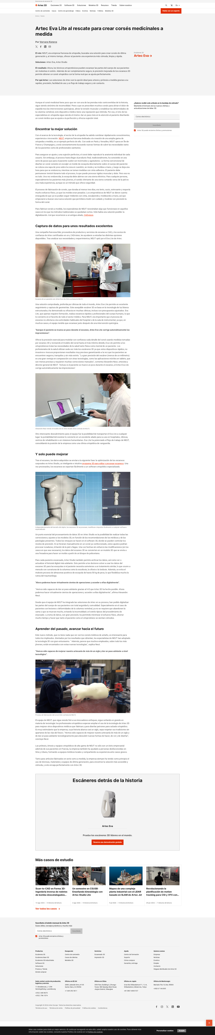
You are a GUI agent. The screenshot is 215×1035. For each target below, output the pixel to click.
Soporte (127, 957)
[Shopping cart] (171, 5)
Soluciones (39, 966)
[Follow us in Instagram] (162, 1007)
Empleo (156, 963)
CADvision (88, 215)
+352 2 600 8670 (41, 993)
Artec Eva (141, 56)
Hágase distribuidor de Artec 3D (165, 969)
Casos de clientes (71, 957)
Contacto (157, 966)
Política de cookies (89, 1008)
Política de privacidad (72, 1008)
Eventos (85, 11)
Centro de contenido (42, 11)
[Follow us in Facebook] (156, 1007)
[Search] (166, 5)
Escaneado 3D (100, 954)
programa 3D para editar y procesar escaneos (103, 463)
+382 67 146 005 (160, 988)
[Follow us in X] (167, 1007)
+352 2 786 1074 (41, 995)
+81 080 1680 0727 (131, 991)
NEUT (61, 138)
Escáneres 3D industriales (44, 960)
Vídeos (77, 11)
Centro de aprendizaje (66, 11)
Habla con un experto (171, 11)
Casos (54, 11)
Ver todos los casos (46, 908)
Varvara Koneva (48, 42)
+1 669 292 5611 (71, 991)
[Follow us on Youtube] (178, 1007)
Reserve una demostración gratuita (107, 842)
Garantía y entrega (131, 963)
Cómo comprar (129, 960)
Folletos (100, 11)
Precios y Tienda (41, 969)
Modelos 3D (109, 11)
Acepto (182, 1031)
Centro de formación (131, 954)
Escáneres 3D (139, 53)
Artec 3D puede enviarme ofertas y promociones (154, 130)
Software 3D (39, 963)
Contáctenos (102, 1008)
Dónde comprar (40, 972)
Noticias (93, 11)
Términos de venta (55, 1008)
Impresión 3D (99, 957)
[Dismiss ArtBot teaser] (203, 1018)
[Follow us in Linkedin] (173, 1007)
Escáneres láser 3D (42, 957)
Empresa (157, 954)
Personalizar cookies (165, 1031)
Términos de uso (41, 1008)
